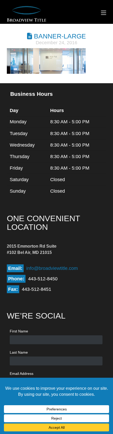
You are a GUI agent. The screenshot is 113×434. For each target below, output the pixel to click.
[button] (103, 12)
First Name (19, 331)
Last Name (19, 352)
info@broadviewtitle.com (52, 268)
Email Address (21, 373)
